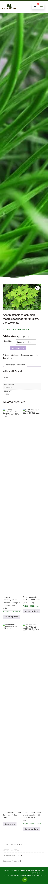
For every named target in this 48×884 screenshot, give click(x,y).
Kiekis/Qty (7, 341)
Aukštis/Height (9, 336)
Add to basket (18, 348)
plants (9, 358)
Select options (11, 617)
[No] (45, 875)
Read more (10, 824)
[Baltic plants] (9, 12)
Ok (25, 880)
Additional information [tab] (15, 365)
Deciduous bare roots (29, 355)
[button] (37, 288)
